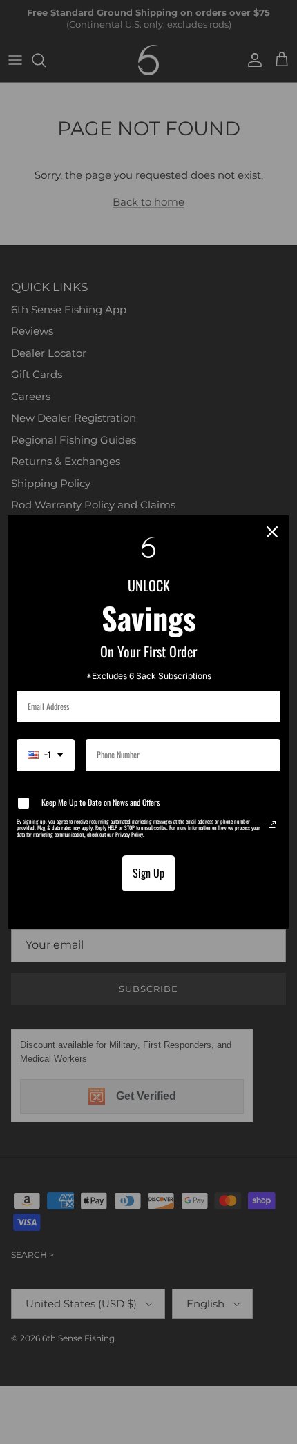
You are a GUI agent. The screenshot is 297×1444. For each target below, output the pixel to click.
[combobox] (46, 755)
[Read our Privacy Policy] (272, 824)
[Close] (272, 531)
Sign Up (148, 872)
